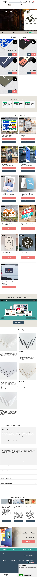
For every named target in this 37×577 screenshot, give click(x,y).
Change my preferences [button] (27, 575)
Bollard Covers (24, 164)
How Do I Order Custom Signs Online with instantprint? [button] (9, 468)
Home (2, 7)
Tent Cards (23, 135)
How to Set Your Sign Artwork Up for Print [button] (7, 473)
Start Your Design (18, 322)
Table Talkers (5, 164)
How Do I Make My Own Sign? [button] (5, 475)
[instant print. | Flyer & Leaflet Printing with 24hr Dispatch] (5, 1)
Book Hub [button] (10, 4)
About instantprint (5, 561)
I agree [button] (21, 575)
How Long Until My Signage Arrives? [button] (6, 483)
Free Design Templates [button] (20, 4)
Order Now (28, 541)
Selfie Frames (5, 193)
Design (10, 54)
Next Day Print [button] (14, 4)
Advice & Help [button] (31, 4)
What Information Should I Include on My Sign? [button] (8, 480)
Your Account (12, 561)
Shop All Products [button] (4, 4)
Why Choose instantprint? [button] (5, 485)
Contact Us (20, 561)
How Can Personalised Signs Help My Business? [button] (8, 465)
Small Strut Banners (25, 193)
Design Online (9, 141)
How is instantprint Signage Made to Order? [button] (7, 470)
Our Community (5, 568)
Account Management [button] (26, 4)
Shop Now (14, 54)
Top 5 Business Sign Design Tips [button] (6, 478)
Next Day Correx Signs (7, 135)
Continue (9, 228)
